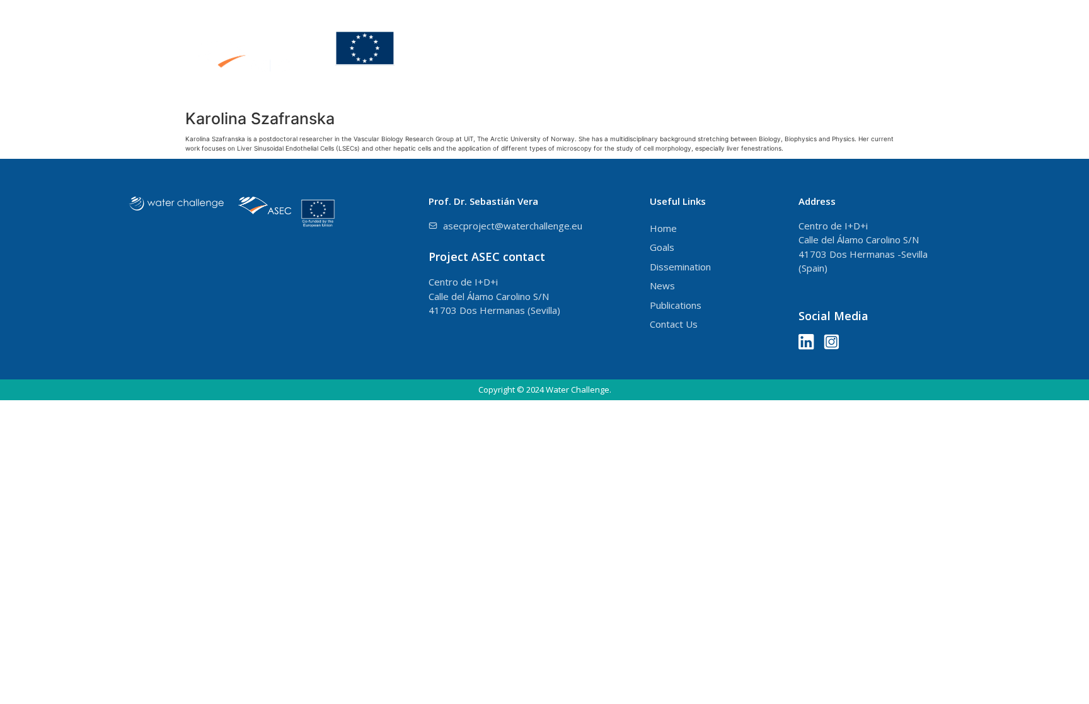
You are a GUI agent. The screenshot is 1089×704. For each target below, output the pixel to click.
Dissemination (756, 51)
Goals (673, 51)
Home (615, 51)
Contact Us (1025, 51)
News (837, 51)
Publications (914, 51)
